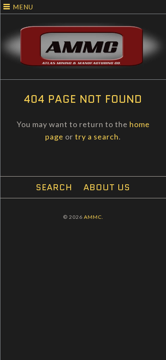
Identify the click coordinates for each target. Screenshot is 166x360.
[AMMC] (83, 28)
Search (54, 187)
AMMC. (93, 217)
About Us (106, 187)
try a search (97, 136)
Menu (23, 7)
